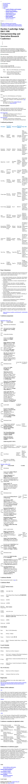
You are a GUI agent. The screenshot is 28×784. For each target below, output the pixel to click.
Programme (5, 4)
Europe (2, 699)
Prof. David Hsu (4, 117)
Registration (5, 5)
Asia (2, 713)
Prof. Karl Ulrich (4, 112)
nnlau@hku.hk (13, 103)
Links (4, 8)
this (14, 580)
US (1, 690)
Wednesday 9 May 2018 (6, 320)
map (24, 99)
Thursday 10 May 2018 (5, 464)
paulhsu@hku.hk (17, 101)
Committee (5, 6)
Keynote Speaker (6, 3)
